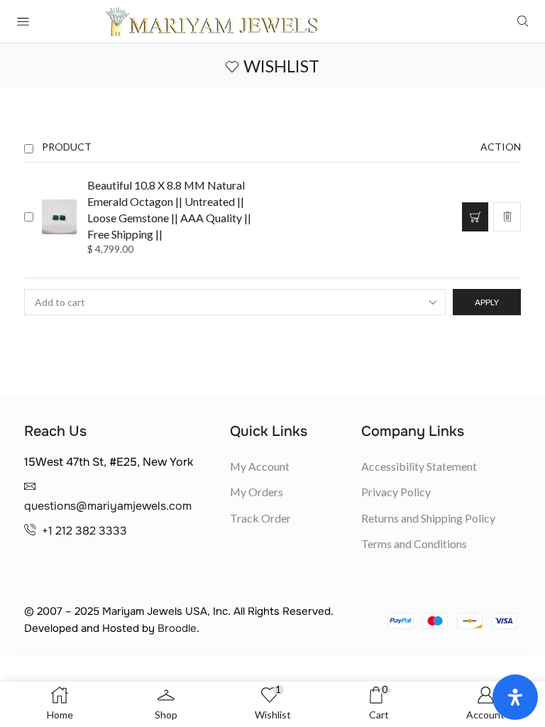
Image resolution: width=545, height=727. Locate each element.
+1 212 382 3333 (84, 530)
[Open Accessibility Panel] (515, 697)
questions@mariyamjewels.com (108, 505)
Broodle (177, 628)
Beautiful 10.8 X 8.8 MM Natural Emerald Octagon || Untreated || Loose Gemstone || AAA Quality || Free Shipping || (169, 209)
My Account (260, 466)
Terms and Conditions (414, 543)
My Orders (256, 491)
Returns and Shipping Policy (428, 518)
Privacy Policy (396, 491)
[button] (475, 216)
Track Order (260, 518)
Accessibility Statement (419, 466)
